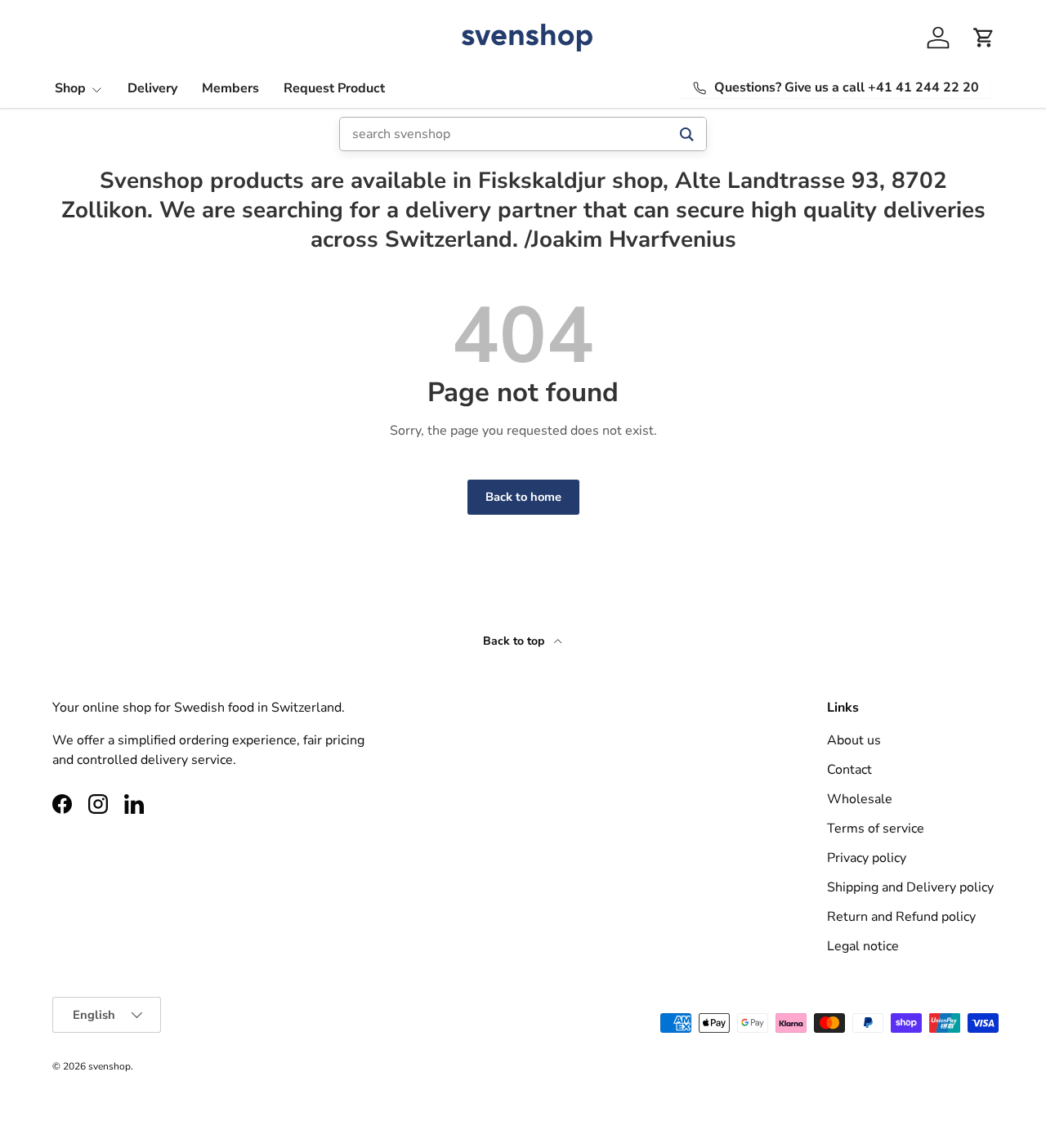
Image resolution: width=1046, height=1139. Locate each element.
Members (230, 88)
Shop (70, 88)
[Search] (687, 134)
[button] (984, 38)
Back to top (515, 641)
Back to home (523, 497)
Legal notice (863, 946)
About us (854, 740)
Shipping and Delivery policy (910, 887)
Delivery (152, 88)
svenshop (109, 1066)
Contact (849, 770)
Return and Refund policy (901, 917)
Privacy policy (866, 858)
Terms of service (875, 829)
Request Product (334, 88)
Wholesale (859, 799)
